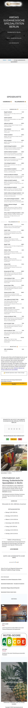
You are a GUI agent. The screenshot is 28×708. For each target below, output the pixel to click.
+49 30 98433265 (14, 549)
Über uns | (18, 702)
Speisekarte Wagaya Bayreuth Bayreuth (10, 587)
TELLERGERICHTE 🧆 (20, 101)
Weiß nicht (13, 439)
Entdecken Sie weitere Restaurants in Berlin (11, 579)
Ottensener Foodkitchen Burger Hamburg (10, 570)
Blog (3, 625)
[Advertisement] (14, 81)
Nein (20, 439)
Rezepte (4, 650)
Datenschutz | (7, 702)
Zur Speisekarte (14, 43)
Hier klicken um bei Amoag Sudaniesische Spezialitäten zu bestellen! (14, 384)
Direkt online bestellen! (14, 38)
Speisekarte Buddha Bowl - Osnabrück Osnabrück (12, 583)
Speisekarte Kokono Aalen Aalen (8, 592)
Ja (7, 439)
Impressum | (13, 702)
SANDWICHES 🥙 (7, 101)
